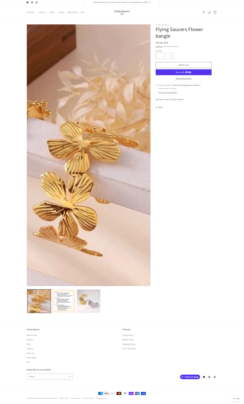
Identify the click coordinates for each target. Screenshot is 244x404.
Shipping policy (101, 398)
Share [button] (160, 107)
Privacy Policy (128, 335)
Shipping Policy (129, 344)
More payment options (184, 78)
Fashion (30, 339)
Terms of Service (129, 349)
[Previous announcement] (85, 2)
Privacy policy (76, 398)
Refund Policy (128, 339)
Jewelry (30, 349)
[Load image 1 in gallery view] (39, 301)
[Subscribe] (69, 377)
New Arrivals (32, 335)
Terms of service (88, 398)
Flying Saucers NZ (38, 398)
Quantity (159, 51)
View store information (167, 92)
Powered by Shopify (50, 398)
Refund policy (64, 398)
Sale (28, 362)
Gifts (28, 344)
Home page (31, 357)
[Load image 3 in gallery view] (88, 301)
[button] (31, 12)
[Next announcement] (159, 2)
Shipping (159, 46)
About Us (30, 353)
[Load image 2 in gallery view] (64, 301)
